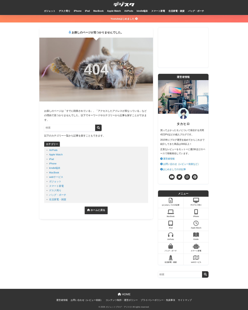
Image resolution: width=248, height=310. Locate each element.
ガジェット (49, 11)
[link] (172, 177)
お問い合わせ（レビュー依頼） (87, 300)
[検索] (98, 128)
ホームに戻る (97, 210)
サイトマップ (185, 300)
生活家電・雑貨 (176, 11)
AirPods (128, 11)
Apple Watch (114, 11)
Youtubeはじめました (123, 18)
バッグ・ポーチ (196, 11)
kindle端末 (142, 11)
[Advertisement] (183, 47)
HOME (125, 294)
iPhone (78, 11)
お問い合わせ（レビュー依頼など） (181, 164)
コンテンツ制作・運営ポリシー (122, 300)
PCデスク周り (196, 205)
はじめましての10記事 (174, 169)
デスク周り (64, 11)
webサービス (56, 177)
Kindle (196, 239)
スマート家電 (158, 11)
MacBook (98, 11)
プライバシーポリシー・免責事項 (158, 300)
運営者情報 (169, 159)
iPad (87, 11)
